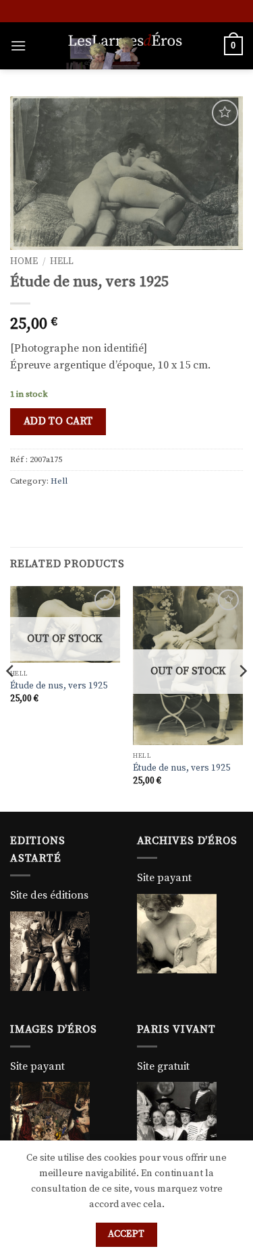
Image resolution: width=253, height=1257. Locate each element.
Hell (62, 261)
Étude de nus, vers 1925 (58, 686)
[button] (18, 45)
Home (24, 261)
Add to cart (58, 421)
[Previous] (11, 697)
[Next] (242, 697)
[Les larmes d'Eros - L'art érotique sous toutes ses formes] (125, 45)
